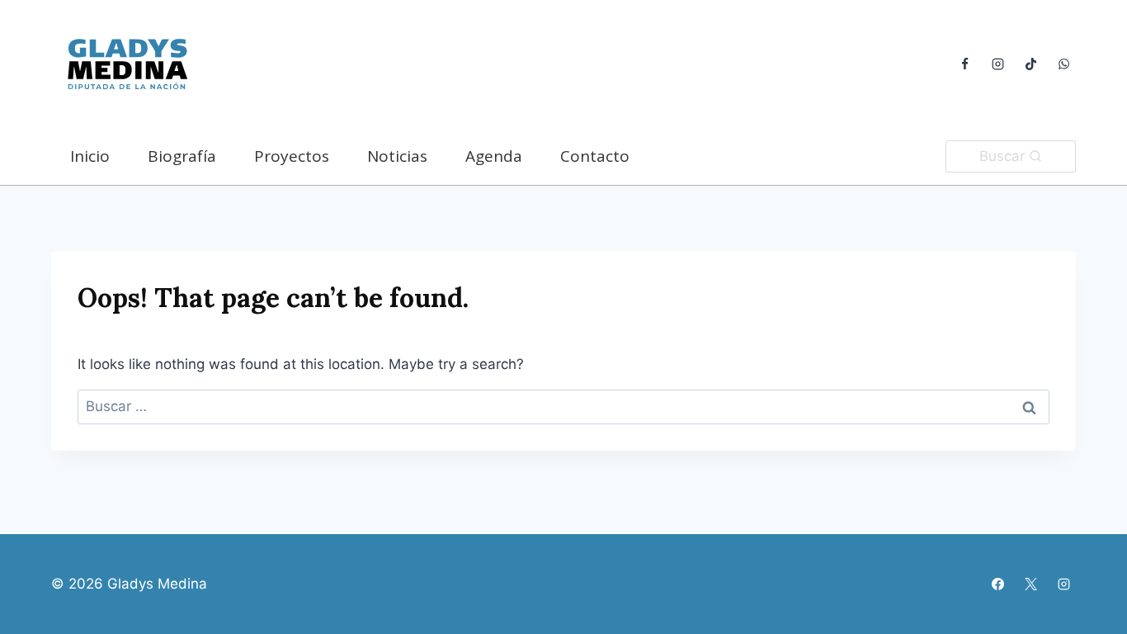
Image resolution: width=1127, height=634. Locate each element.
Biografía (182, 156)
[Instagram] (997, 64)
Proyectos (291, 156)
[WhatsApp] (1063, 64)
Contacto (595, 156)
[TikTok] (1030, 64)
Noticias (397, 156)
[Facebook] (964, 64)
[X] (1030, 583)
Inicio (90, 156)
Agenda (493, 156)
